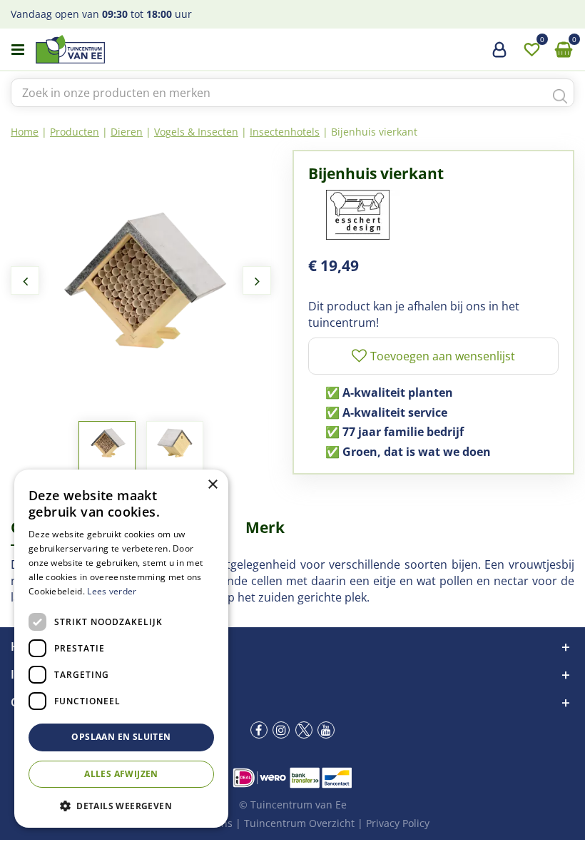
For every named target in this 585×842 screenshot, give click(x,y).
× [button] (212, 485)
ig (281, 730)
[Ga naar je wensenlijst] (531, 50)
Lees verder (111, 591)
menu (18, 50)
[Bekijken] (563, 50)
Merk (265, 527)
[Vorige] (25, 280)
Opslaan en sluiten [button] (121, 737)
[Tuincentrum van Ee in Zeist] (113, 49)
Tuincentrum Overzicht (299, 823)
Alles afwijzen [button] (121, 774)
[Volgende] (256, 280)
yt (326, 730)
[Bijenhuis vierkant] (141, 280)
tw (303, 730)
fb (259, 730)
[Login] (499, 55)
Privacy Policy (397, 823)
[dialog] (121, 649)
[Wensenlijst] (531, 50)
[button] (121, 805)
